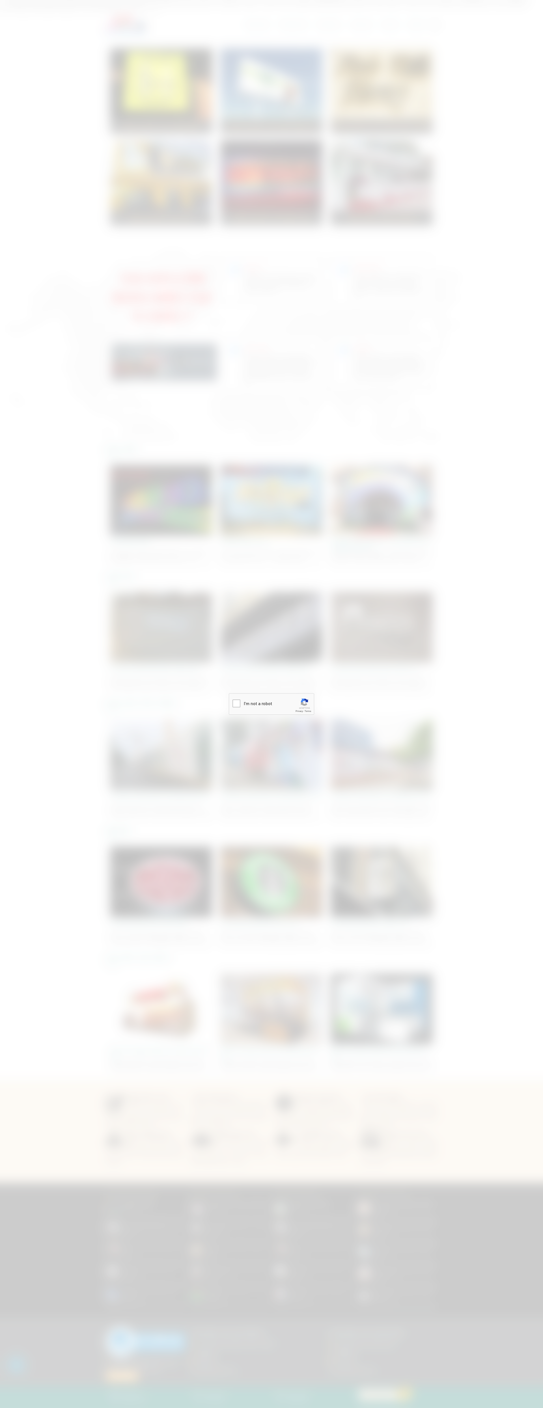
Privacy (299, 711)
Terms (308, 711)
